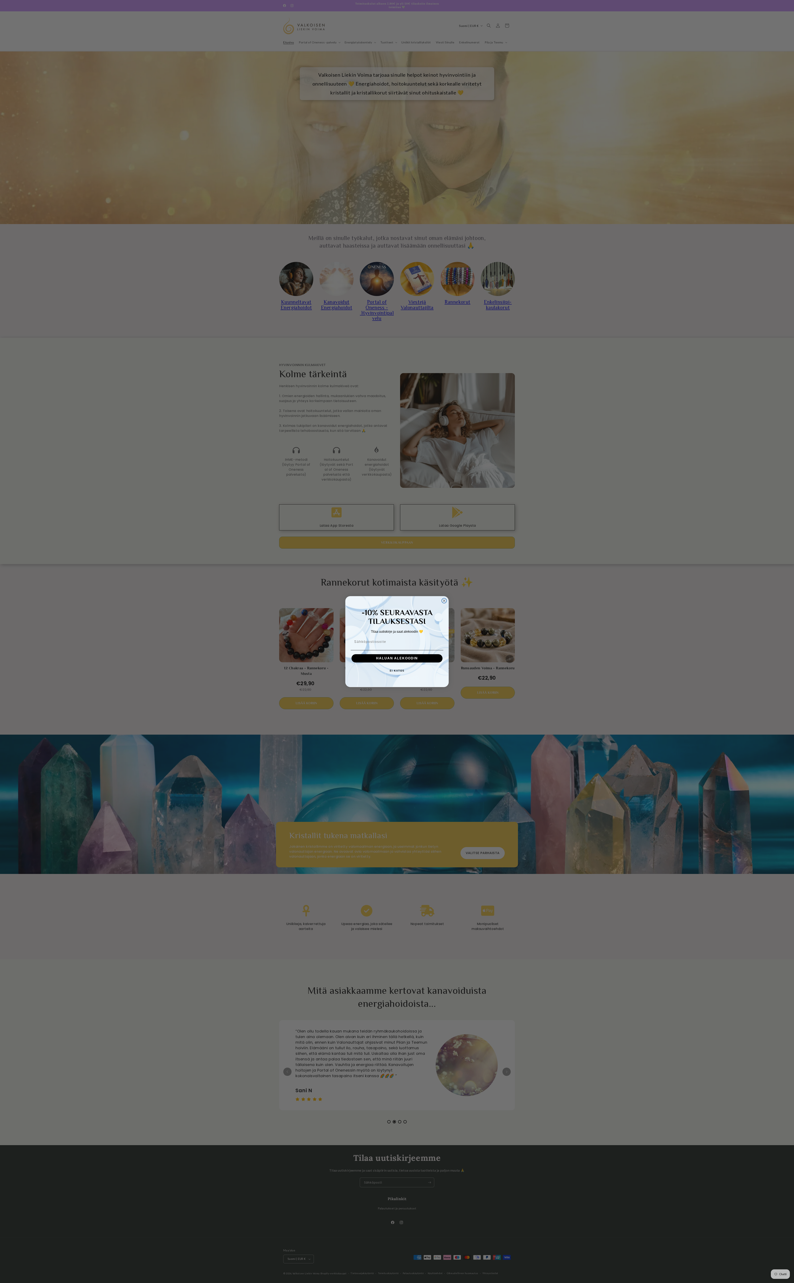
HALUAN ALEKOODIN (397, 658)
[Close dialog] (444, 600)
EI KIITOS (397, 670)
